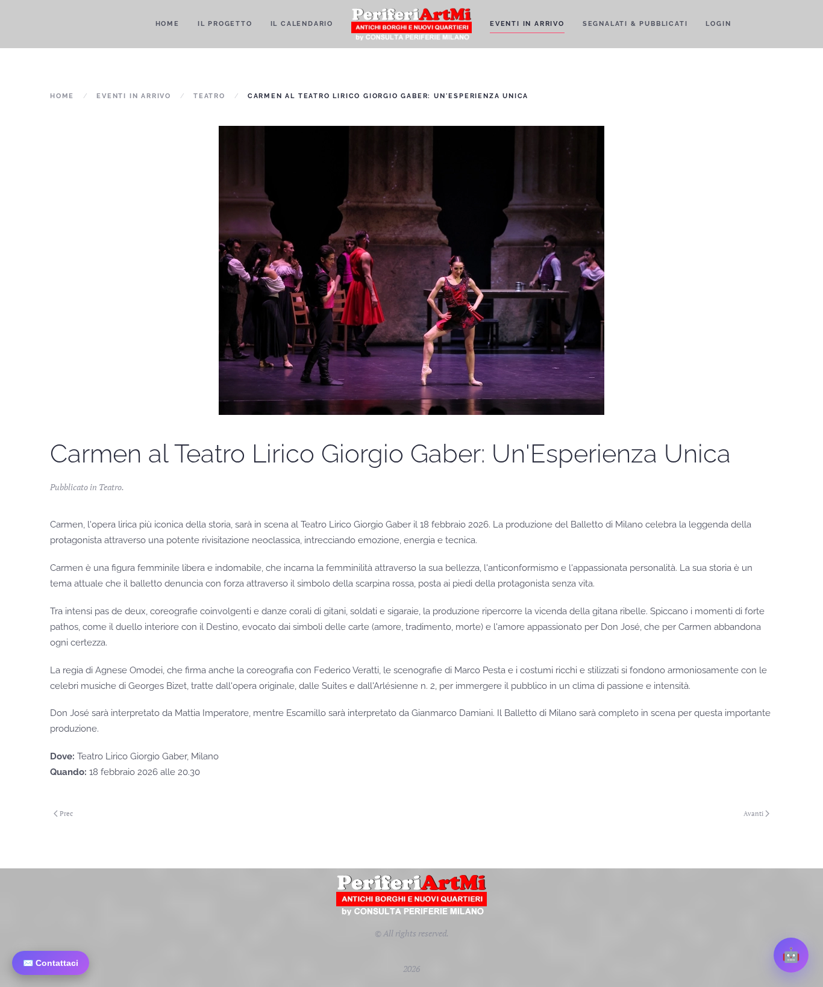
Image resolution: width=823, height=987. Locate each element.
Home (167, 24)
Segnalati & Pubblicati (635, 24)
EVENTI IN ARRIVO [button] (527, 24)
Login (718, 24)
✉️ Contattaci (50, 963)
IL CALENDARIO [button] (302, 24)
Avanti (753, 813)
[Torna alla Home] (411, 24)
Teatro (110, 487)
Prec (66, 813)
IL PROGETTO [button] (225, 24)
